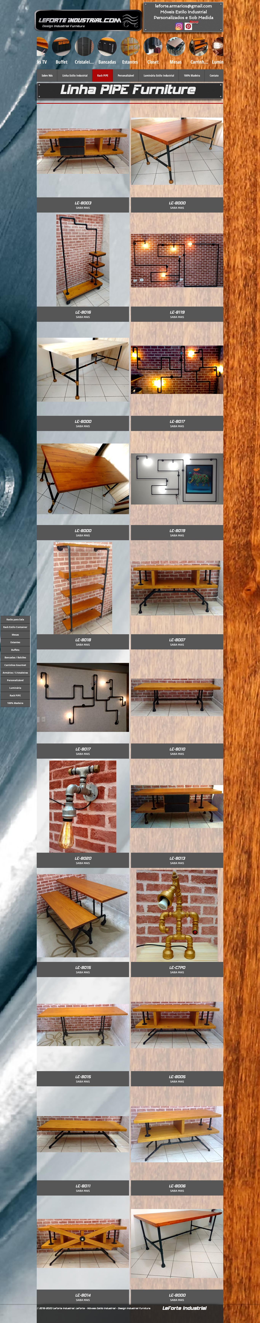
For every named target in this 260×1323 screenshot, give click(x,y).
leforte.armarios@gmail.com (183, 5)
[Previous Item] (43, 53)
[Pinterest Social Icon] (188, 26)
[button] (74, 75)
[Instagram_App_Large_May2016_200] (179, 26)
